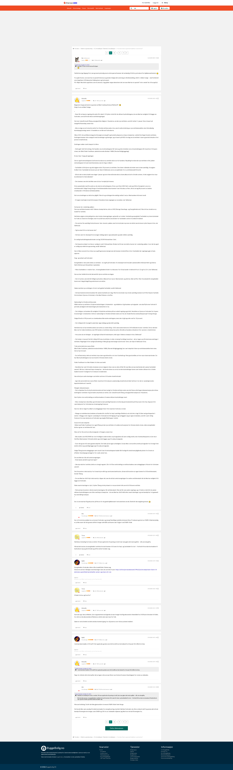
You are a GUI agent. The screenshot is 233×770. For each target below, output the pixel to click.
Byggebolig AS (51, 767)
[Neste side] (126, 52)
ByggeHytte (133, 755)
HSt (83, 513)
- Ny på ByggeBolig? (104, 756)
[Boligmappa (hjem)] (70, 3)
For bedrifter (146, 3)
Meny (166, 3)
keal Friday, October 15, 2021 (82, 65)
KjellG (83, 561)
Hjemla (132, 751)
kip (82, 58)
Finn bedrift (90, 8)
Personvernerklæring (166, 758)
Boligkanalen (133, 753)
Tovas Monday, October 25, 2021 (83, 694)
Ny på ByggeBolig (165, 753)
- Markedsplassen (104, 755)
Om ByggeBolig (165, 750)
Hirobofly (84, 98)
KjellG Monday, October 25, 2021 (83, 668)
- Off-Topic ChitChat (104, 758)
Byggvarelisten (134, 758)
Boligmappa (133, 750)
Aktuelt (69, 8)
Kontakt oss (164, 751)
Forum (84, 8)
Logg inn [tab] (155, 8)
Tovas (83, 535)
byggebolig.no (60, 757)
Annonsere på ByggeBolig (168, 756)
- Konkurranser (103, 753)
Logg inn (155, 3)
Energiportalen (134, 760)
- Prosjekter (102, 751)
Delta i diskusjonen (116, 728)
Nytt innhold (99, 8)
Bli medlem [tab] (165, 8)
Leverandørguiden (135, 756)
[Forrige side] (123, 52)
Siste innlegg (76, 8)
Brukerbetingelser (165, 755)
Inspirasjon (108, 8)
